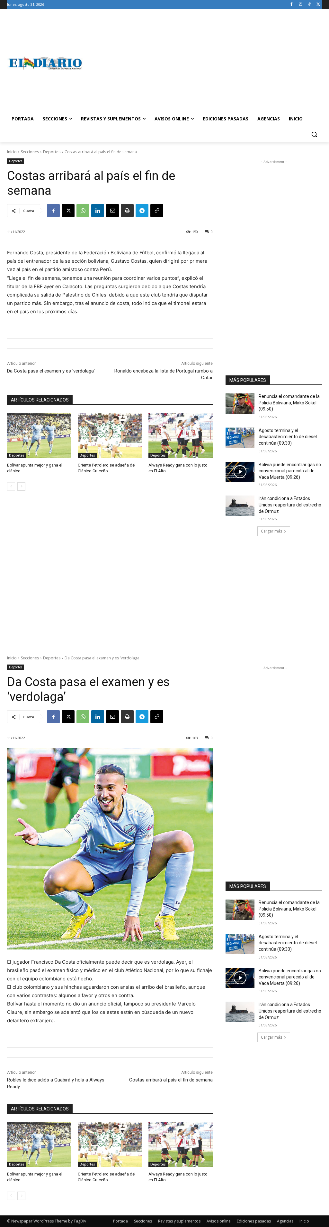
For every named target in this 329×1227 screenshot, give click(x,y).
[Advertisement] (202, 63)
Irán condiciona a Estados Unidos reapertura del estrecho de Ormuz (290, 505)
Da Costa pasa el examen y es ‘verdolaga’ (51, 371)
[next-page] (21, 486)
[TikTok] (309, 4)
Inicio (12, 152)
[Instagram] (300, 4)
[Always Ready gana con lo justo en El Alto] (180, 435)
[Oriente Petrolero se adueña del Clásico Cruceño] (110, 435)
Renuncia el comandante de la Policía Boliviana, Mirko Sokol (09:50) (289, 402)
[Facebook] (291, 4)
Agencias (285, 1221)
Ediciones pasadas (254, 1221)
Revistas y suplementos (179, 1221)
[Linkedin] (97, 210)
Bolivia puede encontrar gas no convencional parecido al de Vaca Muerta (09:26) (290, 471)
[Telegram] (142, 210)
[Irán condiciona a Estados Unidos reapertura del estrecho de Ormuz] (240, 506)
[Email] (112, 210)
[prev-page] (11, 486)
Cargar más (271, 531)
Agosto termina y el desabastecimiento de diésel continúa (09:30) (288, 437)
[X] (318, 4)
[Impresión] (127, 210)
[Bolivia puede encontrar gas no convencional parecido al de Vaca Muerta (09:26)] (240, 472)
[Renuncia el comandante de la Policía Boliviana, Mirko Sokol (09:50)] (240, 403)
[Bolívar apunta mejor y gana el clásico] (39, 435)
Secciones (30, 152)
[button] (314, 134)
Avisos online (219, 1221)
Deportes (51, 152)
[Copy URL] (156, 210)
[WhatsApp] (82, 210)
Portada (120, 1221)
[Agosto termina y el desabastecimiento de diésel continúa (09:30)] (240, 438)
